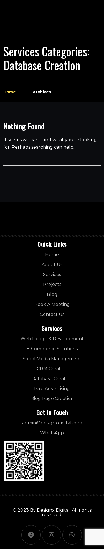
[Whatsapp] (72, 535)
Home (9, 91)
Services (52, 274)
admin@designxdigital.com (52, 423)
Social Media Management (52, 358)
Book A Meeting (52, 304)
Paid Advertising (52, 388)
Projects (52, 284)
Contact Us (52, 314)
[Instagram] (51, 535)
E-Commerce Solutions (52, 348)
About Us (52, 264)
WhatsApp (52, 432)
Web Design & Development (52, 338)
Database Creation (52, 378)
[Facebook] (31, 535)
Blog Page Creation (52, 398)
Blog (52, 294)
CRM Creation (52, 368)
